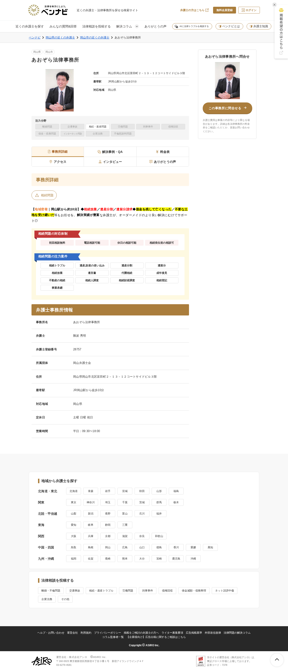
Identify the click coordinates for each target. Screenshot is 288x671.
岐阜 (90, 524)
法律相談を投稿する (96, 26)
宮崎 (159, 558)
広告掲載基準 (194, 632)
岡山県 (37, 51)
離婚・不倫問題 (50, 590)
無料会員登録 (224, 10)
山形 (159, 491)
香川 (176, 547)
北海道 (74, 491)
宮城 (125, 491)
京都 (107, 536)
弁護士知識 (260, 26)
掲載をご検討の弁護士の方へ (141, 632)
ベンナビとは (231, 26)
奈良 (142, 536)
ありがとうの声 (155, 26)
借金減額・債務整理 (194, 590)
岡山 (107, 547)
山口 (142, 547)
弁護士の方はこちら (192, 10)
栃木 (176, 502)
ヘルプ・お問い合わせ (50, 632)
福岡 (73, 558)
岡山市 (49, 51)
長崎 (107, 558)
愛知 (73, 524)
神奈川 (91, 502)
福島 (176, 491)
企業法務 (46, 599)
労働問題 (127, 590)
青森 (90, 491)
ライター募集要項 (172, 632)
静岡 (107, 524)
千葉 (125, 502)
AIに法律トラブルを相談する (194, 26)
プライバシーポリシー (107, 632)
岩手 (107, 491)
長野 (107, 513)
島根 (90, 547)
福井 (159, 513)
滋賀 (125, 536)
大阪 (73, 536)
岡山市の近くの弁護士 (94, 37)
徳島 (159, 547)
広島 (125, 547)
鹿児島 (176, 558)
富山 (125, 513)
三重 (125, 524)
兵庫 (90, 536)
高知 (210, 547)
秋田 (142, 491)
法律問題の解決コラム (237, 632)
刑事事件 (147, 590)
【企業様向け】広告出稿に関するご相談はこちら (156, 637)
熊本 (125, 558)
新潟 (90, 513)
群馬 (159, 502)
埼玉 (107, 502)
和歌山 (159, 536)
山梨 (73, 513)
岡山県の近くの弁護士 (60, 37)
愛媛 (193, 547)
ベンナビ (34, 37)
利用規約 (86, 632)
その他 (65, 599)
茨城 (142, 502)
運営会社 (72, 632)
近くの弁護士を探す (30, 26)
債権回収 (167, 590)
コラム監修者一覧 (113, 637)
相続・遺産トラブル (101, 590)
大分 (142, 558)
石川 (142, 513)
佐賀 (90, 558)
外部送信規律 (213, 632)
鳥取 (73, 547)
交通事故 (74, 590)
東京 (73, 502)
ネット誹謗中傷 (224, 590)
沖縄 (193, 558)
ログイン (251, 10)
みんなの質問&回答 (63, 26)
